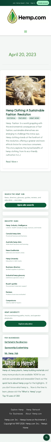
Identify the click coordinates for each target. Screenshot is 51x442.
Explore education (25, 324)
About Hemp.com (34, 413)
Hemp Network (33, 409)
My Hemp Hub (11, 353)
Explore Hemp (17, 409)
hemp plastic (16, 370)
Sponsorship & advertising (16, 347)
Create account (43, 3)
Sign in (33, 3)
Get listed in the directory (16, 342)
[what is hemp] (20, 362)
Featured (22, 118)
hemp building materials (34, 370)
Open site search (25, 205)
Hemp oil (6, 370)
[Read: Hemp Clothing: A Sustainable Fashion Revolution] (25, 90)
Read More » (12, 161)
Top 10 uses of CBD (11, 395)
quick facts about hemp (13, 383)
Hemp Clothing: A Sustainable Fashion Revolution (25, 112)
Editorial (11, 118)
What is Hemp (28, 391)
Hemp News (34, 118)
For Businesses (16, 413)
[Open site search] (46, 437)
